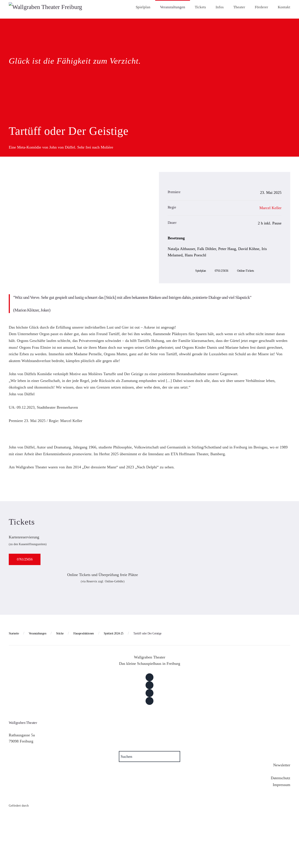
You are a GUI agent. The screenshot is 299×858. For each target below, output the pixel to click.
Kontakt (284, 7)
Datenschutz (280, 778)
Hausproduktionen (83, 633)
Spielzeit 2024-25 (113, 633)
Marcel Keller (270, 208)
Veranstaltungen (172, 7)
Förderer (261, 7)
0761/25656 (221, 270)
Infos (220, 7)
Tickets (200, 7)
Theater (239, 7)
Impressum (281, 785)
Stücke (59, 633)
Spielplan (143, 7)
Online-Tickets (245, 270)
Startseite (14, 633)
